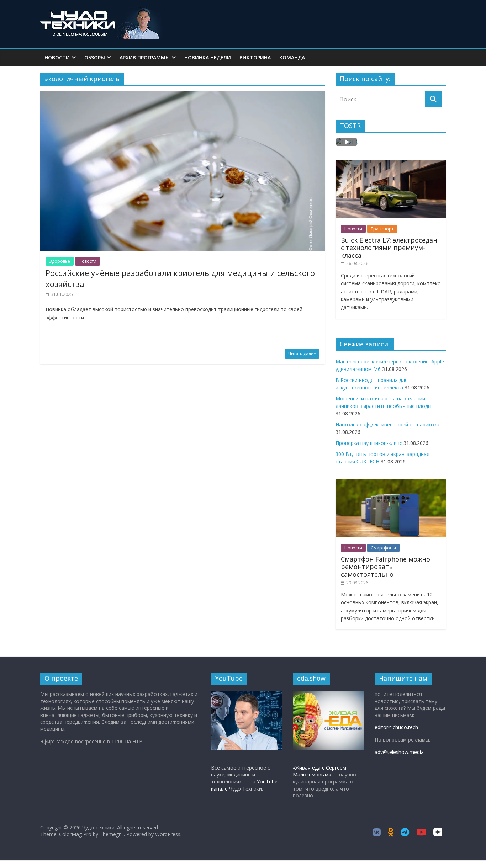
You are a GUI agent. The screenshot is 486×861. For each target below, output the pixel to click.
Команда (292, 57)
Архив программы (145, 57)
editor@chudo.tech (396, 727)
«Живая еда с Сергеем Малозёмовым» (319, 771)
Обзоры (94, 57)
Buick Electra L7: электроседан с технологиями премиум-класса (389, 248)
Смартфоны (383, 548)
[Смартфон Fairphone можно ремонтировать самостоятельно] (391, 483)
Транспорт (382, 229)
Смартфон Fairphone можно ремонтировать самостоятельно (385, 567)
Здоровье (59, 261)
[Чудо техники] (102, 11)
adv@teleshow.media (399, 752)
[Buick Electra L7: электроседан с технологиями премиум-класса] (391, 164)
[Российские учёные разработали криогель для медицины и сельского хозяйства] (182, 95)
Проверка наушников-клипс (369, 443)
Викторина (255, 57)
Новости (57, 57)
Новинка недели (207, 57)
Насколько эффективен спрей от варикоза (387, 424)
